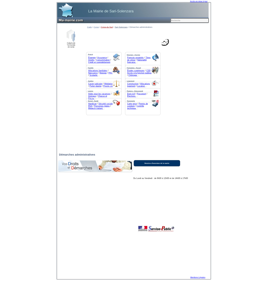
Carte (89, 27)
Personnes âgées (102, 106)
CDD (148, 70)
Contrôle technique (135, 107)
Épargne (92, 57)
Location (141, 86)
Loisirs (90, 91)
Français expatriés (135, 57)
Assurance (102, 57)
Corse (96, 27)
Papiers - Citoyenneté (135, 91)
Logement (130, 81)
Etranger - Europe (133, 55)
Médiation (108, 84)
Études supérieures (135, 70)
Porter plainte (95, 86)
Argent (90, 54)
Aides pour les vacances (99, 94)
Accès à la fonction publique (140, 73)
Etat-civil (131, 94)
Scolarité (93, 75)
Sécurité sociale (105, 104)
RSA (90, 106)
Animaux (92, 96)
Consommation (103, 60)
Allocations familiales (97, 70)
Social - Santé (93, 101)
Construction (132, 84)
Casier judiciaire (95, 84)
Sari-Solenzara (121, 27)
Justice (90, 81)
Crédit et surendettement (99, 62)
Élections (131, 96)
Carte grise (132, 104)
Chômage (133, 75)
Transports (131, 101)
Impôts (91, 60)
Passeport (141, 94)
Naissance (93, 73)
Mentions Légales (197, 277)
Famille (90, 68)
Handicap (92, 104)
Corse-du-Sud (107, 27)
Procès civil (108, 86)
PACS (111, 73)
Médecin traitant (95, 108)
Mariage (103, 73)
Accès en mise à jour (199, 1)
